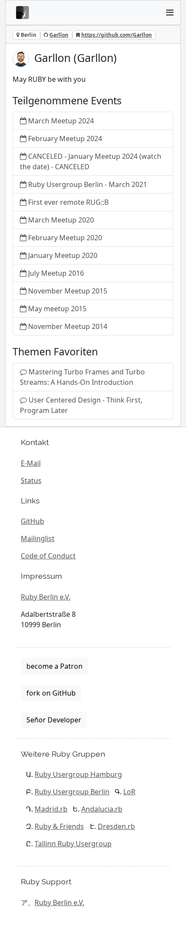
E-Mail (31, 463)
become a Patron (54, 666)
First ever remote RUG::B (68, 202)
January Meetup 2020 (62, 255)
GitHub (32, 521)
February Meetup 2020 (65, 237)
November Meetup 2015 (67, 291)
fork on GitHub (51, 693)
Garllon (58, 35)
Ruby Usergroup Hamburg (78, 774)
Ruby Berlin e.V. (46, 597)
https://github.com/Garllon (116, 35)
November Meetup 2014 (67, 326)
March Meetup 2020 (61, 220)
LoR (129, 791)
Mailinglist (38, 538)
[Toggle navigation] (169, 12)
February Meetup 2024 (65, 138)
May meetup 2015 (57, 308)
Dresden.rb (116, 826)
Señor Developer (53, 720)
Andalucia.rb (101, 809)
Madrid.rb (51, 809)
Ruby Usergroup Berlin (72, 791)
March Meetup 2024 (61, 121)
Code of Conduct (48, 556)
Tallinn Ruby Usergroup (73, 843)
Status (31, 480)
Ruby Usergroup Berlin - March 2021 (87, 184)
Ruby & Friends (59, 826)
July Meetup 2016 (56, 273)
